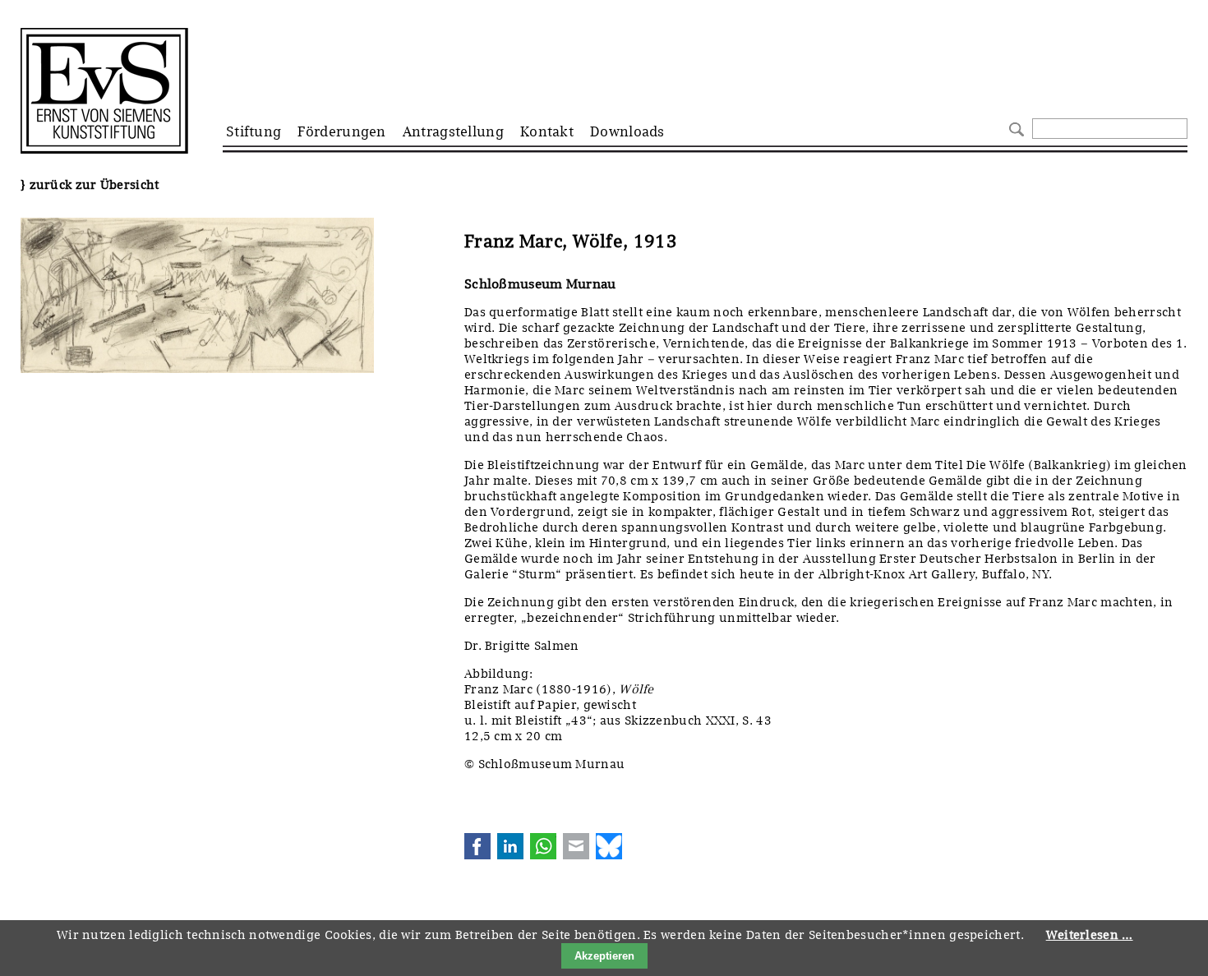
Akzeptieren (604, 956)
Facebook (477, 846)
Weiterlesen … (1089, 935)
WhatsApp (543, 846)
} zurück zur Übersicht (90, 184)
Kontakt (547, 131)
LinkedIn (510, 846)
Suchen (1014, 127)
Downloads (627, 131)
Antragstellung (453, 131)
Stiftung (253, 131)
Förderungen (341, 131)
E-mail (576, 846)
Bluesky (609, 846)
